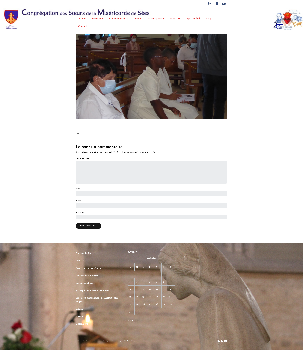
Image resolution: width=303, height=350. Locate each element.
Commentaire (83, 158)
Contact (82, 26)
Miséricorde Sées (90, 133)
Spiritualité (193, 18)
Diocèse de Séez (84, 253)
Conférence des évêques (88, 268)
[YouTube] (223, 4)
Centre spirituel (156, 18)
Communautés (117, 18)
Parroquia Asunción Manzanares (92, 290)
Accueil (82, 18)
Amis (136, 18)
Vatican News (83, 316)
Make (89, 340)
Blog (208, 18)
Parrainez (175, 18)
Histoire (96, 18)
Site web (80, 212)
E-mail (80, 200)
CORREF (80, 260)
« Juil (130, 320)
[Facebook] (217, 4)
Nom (79, 188)
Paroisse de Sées (84, 283)
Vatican (79, 309)
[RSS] (211, 4)
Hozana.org (82, 323)
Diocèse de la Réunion (87, 275)
